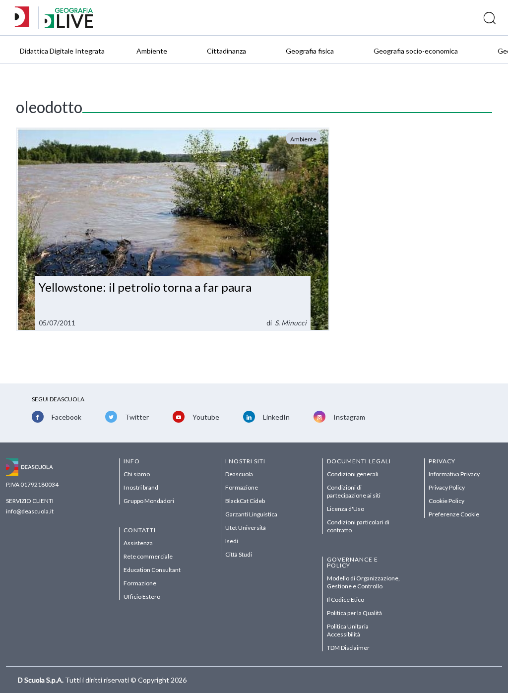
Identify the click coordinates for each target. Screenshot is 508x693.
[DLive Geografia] (69, 25)
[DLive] (25, 17)
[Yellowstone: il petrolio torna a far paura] (172, 229)
